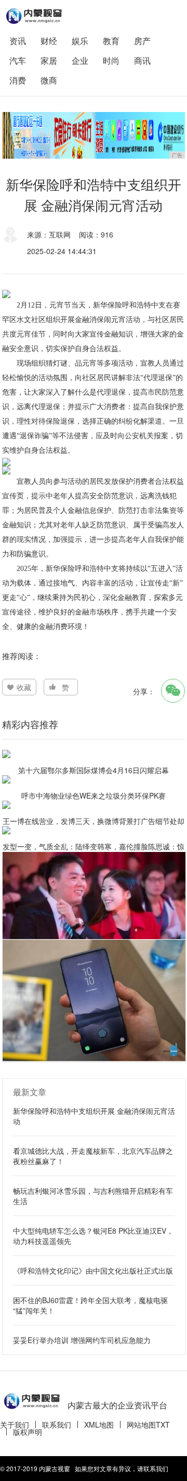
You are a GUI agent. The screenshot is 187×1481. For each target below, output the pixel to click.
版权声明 (27, 1432)
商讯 (142, 60)
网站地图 (141, 1424)
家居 (49, 60)
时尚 (111, 60)
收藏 (24, 687)
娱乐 (80, 41)
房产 (142, 41)
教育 (111, 41)
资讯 (17, 41)
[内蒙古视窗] (33, 16)
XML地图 (99, 1424)
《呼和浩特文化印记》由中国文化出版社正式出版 (93, 1270)
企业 (80, 60)
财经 (49, 41)
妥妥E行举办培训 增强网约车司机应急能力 (82, 1340)
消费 (17, 80)
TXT (163, 1424)
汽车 (17, 60)
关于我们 (14, 1424)
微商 (49, 80)
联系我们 (56, 1424)
